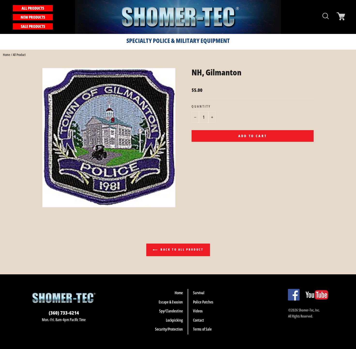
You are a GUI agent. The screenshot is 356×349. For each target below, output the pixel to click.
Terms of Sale (202, 329)
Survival (198, 292)
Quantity (201, 106)
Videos (198, 311)
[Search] (55, 17)
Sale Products (33, 26)
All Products (33, 8)
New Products (33, 17)
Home (6, 54)
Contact (198, 320)
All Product (19, 54)
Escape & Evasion (171, 302)
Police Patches (203, 302)
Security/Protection (169, 329)
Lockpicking (174, 320)
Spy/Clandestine (171, 311)
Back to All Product (181, 249)
